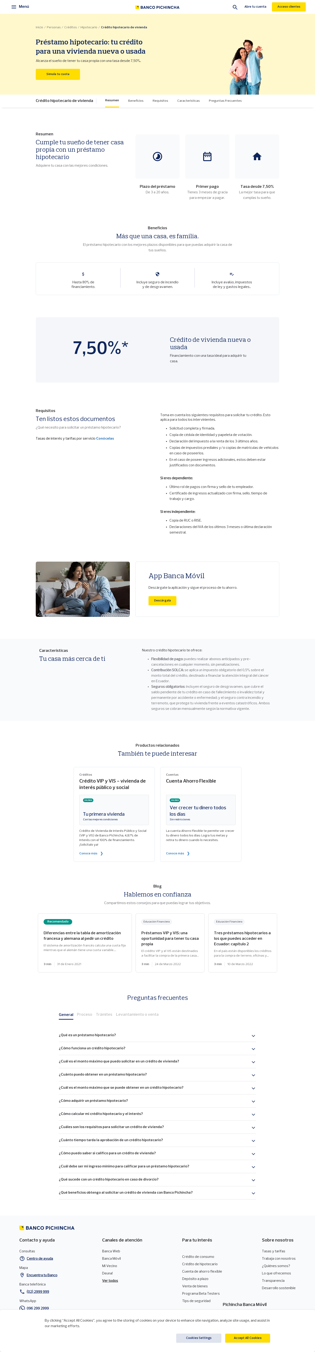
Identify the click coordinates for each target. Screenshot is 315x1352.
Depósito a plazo (195, 1279)
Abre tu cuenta (255, 7)
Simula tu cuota (63, 74)
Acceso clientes (288, 7)
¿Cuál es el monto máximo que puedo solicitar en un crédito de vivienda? (119, 1061)
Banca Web (111, 1251)
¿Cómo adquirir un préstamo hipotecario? (93, 1101)
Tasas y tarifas (273, 1251)
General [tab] (66, 1015)
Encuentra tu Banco (42, 1275)
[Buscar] (235, 8)
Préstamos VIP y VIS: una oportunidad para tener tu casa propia (170, 943)
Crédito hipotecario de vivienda (124, 27)
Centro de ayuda (40, 1259)
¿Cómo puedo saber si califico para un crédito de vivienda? (107, 1153)
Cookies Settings (198, 1338)
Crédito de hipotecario (200, 1264)
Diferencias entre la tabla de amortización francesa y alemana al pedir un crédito (85, 943)
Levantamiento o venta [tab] (137, 1015)
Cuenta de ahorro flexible (202, 1272)
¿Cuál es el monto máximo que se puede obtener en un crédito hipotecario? (121, 1088)
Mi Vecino (109, 1266)
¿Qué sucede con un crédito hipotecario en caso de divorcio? (108, 1179)
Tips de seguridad (196, 1301)
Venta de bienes (195, 1286)
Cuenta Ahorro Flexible (191, 781)
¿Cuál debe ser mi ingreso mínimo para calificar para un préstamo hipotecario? (124, 1166)
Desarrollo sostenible (279, 1288)
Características (188, 101)
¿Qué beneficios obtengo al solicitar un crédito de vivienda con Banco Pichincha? (126, 1193)
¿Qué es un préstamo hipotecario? (87, 1035)
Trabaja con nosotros (279, 1259)
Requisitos (160, 101)
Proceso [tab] (84, 1015)
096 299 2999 (38, 1308)
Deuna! (107, 1273)
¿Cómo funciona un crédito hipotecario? (92, 1048)
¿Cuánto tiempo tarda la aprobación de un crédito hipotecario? (111, 1140)
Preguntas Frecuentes (225, 101)
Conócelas (105, 439)
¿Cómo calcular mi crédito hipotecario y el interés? (101, 1114)
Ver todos (110, 1281)
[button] (66, 101)
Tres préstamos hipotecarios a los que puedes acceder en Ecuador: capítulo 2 (242, 943)
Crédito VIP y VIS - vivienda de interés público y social (112, 784)
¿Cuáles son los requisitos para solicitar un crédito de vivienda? (111, 1127)
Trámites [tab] (104, 1015)
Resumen (112, 100)
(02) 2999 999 (38, 1292)
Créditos (70, 27)
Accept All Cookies (248, 1338)
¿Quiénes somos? (276, 1266)
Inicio (39, 27)
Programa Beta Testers (201, 1294)
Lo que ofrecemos (276, 1273)
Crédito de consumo (198, 1257)
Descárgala (165, 600)
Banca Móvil (111, 1259)
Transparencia (273, 1281)
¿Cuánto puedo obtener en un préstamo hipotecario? (103, 1074)
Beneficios (135, 101)
